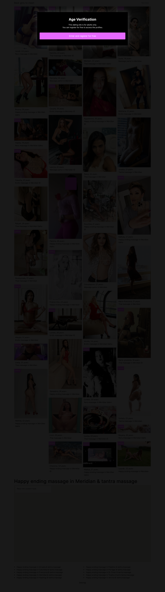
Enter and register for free (82, 36)
